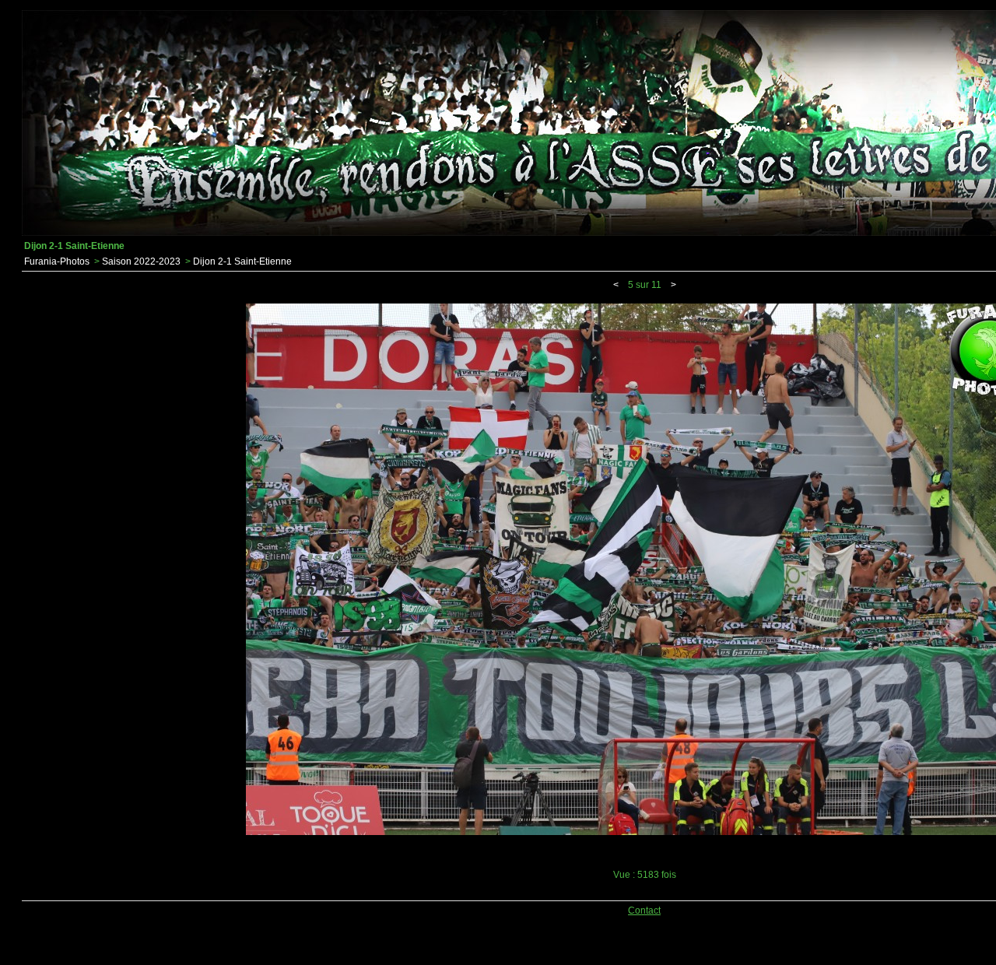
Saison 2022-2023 (141, 261)
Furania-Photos (56, 261)
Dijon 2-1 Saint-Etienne (242, 261)
